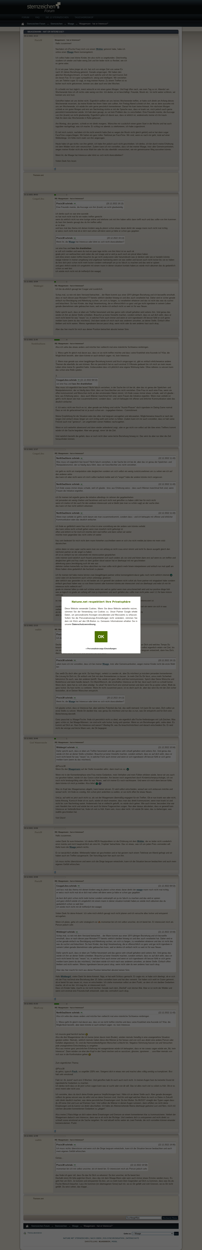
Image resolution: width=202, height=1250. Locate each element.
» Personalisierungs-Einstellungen (101, 649)
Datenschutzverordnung (83, 624)
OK (101, 636)
